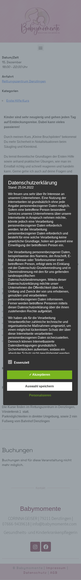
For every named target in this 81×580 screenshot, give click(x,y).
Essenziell (21, 362)
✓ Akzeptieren (39, 374)
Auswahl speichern (39, 386)
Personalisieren (40, 395)
